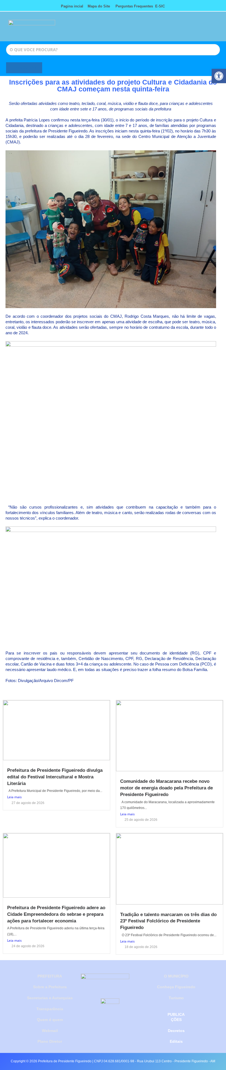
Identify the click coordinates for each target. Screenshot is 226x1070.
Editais (176, 1041)
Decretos (176, 1030)
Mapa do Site (99, 6)
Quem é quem (50, 1019)
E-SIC (160, 6)
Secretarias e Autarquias (50, 998)
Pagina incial (72, 6)
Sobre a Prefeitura (50, 987)
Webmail (50, 1030)
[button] (180, 29)
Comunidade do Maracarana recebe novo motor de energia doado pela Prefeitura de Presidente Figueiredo (166, 788)
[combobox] (113, 49)
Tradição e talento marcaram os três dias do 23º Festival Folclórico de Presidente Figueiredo (168, 921)
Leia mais (14, 797)
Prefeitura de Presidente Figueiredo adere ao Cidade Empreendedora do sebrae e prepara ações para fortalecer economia (56, 914)
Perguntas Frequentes (132, 6)
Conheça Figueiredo (176, 987)
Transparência (49, 1009)
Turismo (176, 998)
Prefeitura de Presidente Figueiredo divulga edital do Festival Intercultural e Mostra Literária (55, 777)
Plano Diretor (49, 1041)
